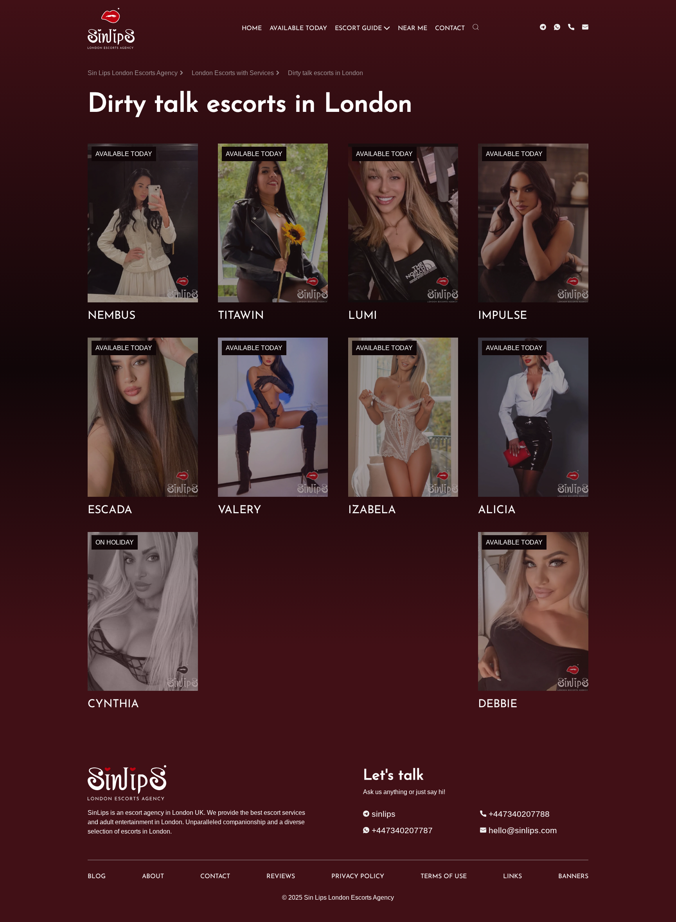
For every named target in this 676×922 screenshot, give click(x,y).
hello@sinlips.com (523, 830)
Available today (298, 28)
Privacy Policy (357, 876)
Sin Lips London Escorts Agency (349, 897)
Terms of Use (444, 876)
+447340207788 (518, 814)
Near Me (412, 28)
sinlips (382, 814)
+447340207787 (401, 830)
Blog (97, 876)
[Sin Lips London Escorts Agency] (113, 28)
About (153, 876)
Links (512, 876)
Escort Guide (358, 28)
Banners (573, 876)
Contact (450, 28)
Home (252, 28)
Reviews (280, 876)
